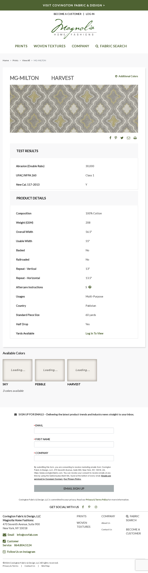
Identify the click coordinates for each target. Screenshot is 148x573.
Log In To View (94, 333)
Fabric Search (113, 46)
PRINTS (81, 516)
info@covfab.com (27, 534)
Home (6, 60)
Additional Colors (128, 76)
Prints (21, 46)
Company (41, 453)
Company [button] (80, 46)
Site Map (45, 565)
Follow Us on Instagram (21, 551)
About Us (105, 523)
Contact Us (106, 529)
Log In (90, 13)
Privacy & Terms (10, 565)
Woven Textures (50, 46)
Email (39, 425)
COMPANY (108, 516)
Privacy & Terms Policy (97, 499)
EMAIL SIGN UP (74, 488)
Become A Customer (67, 13)
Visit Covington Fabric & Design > (74, 5)
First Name (42, 439)
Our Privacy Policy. (72, 479)
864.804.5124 (23, 545)
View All (26, 60)
